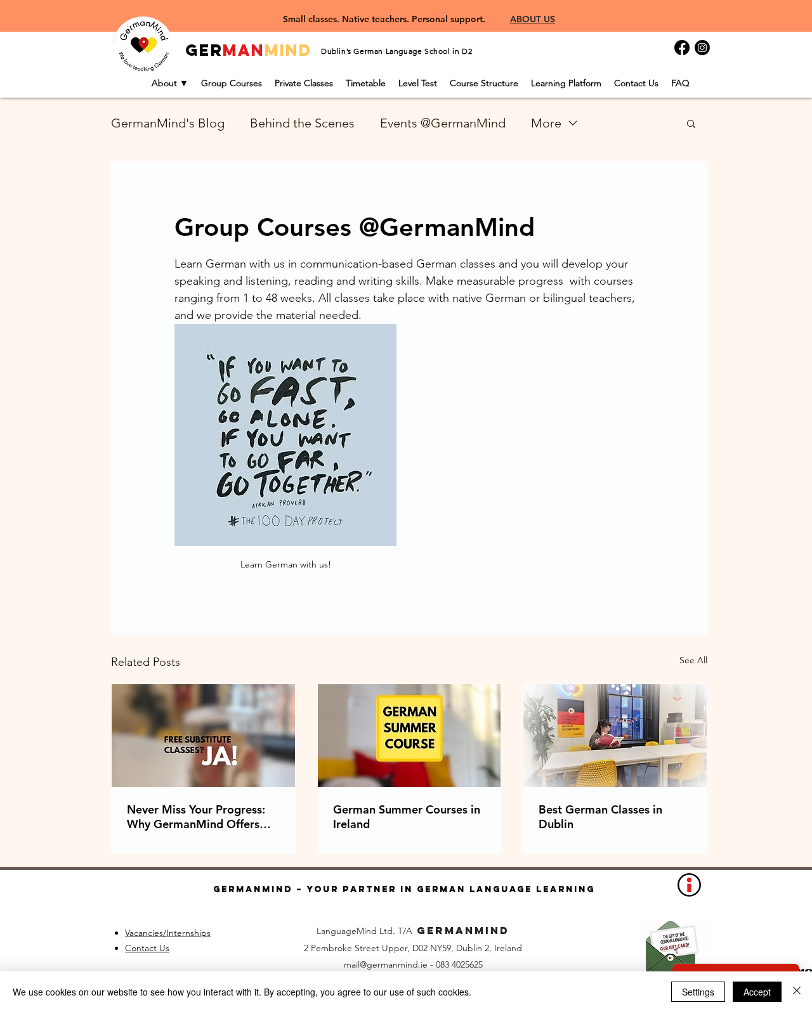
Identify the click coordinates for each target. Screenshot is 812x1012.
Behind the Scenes (302, 123)
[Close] (796, 992)
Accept (757, 991)
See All (693, 660)
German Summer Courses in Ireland (406, 816)
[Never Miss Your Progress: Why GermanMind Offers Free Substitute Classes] (203, 735)
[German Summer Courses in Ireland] (409, 735)
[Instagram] (702, 47)
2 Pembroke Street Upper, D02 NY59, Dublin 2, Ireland (413, 948)
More (546, 123)
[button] (691, 123)
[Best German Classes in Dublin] (615, 735)
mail (352, 964)
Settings (698, 991)
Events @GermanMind (443, 123)
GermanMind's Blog (168, 123)
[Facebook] (682, 47)
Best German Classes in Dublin (600, 816)
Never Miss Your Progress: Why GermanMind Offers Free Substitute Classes (196, 816)
